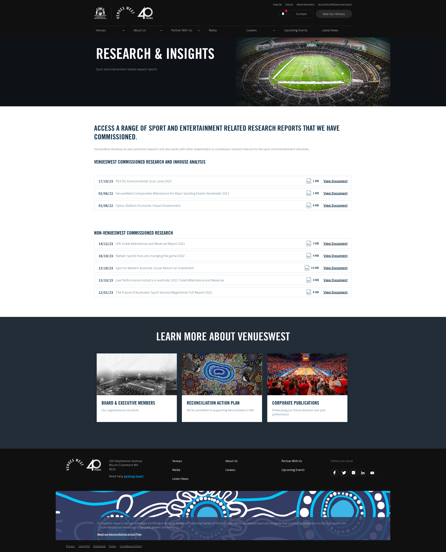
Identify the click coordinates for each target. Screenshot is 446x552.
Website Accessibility (305, 4)
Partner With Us (181, 30)
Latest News (330, 30)
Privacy (70, 546)
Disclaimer (99, 546)
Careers (252, 30)
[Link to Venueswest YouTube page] (372, 473)
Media (213, 30)
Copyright (84, 546)
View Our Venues (334, 14)
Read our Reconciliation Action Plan (120, 534)
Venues (101, 30)
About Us (140, 30)
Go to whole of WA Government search (335, 4)
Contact (301, 14)
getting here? (134, 476)
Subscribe (277, 4)
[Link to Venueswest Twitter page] (344, 473)
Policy (112, 546)
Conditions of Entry (131, 546)
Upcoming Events (295, 30)
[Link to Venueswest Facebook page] (335, 473)
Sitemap (289, 4)
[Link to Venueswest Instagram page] (353, 473)
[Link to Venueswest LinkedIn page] (363, 473)
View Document (336, 181)
